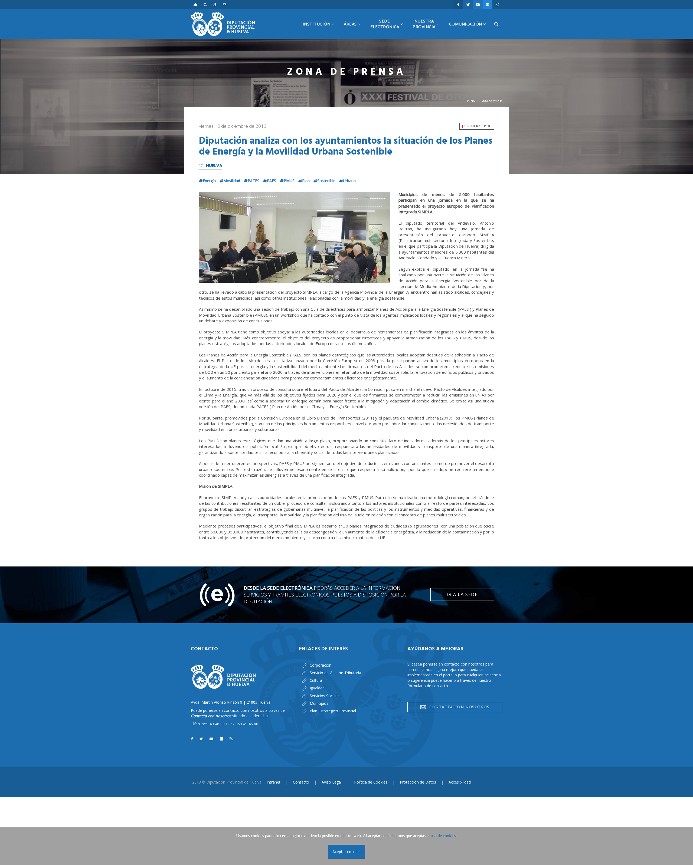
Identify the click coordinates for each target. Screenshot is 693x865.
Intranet (273, 782)
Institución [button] (321, 30)
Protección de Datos (418, 782)
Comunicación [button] (469, 30)
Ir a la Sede (462, 594)
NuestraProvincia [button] (428, 28)
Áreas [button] (354, 30)
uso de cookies (443, 835)
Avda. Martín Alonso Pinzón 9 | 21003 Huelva (230, 702)
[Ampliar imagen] (294, 237)
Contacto (301, 782)
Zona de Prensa (491, 101)
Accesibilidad (460, 782)
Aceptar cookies (346, 851)
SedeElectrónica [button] (388, 28)
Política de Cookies (370, 782)
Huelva (214, 165)
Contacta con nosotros (457, 706)
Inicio (471, 101)
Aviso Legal (332, 782)
